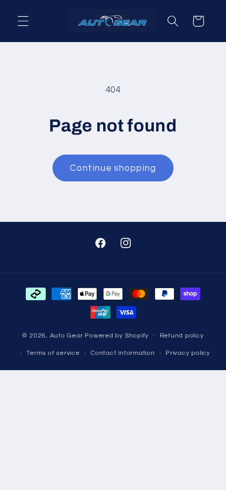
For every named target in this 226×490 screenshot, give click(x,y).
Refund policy (182, 335)
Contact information (122, 353)
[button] (23, 21)
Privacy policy (188, 353)
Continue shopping (113, 168)
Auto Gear (67, 335)
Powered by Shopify (117, 335)
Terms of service (52, 353)
